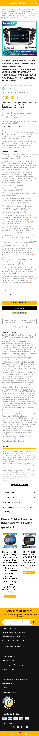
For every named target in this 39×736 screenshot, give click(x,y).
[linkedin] (22, 727)
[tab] (19, 446)
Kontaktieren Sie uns (9, 656)
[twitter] (14, 727)
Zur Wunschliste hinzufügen (10, 321)
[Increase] (16, 295)
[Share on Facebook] (13, 327)
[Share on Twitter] (16, 327)
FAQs (4, 688)
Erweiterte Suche (8, 660)
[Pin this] (23, 327)
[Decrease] (4, 295)
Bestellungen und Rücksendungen (13, 665)
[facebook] (9, 727)
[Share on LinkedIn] (19, 327)
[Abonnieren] (33, 622)
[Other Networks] (26, 327)
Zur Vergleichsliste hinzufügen (28, 321)
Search (32, 3)
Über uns (6, 652)
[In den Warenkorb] (6, 596)
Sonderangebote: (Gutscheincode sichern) (17, 509)
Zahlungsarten (7, 683)
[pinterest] (18, 727)
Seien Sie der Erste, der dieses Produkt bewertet (17, 85)
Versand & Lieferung (9, 675)
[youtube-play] (27, 727)
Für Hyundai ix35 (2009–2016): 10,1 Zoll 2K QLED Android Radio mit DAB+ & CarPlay (29, 558)
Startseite (4, 9)
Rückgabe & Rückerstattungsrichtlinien (15, 679)
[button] (16, 58)
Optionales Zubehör (12, 502)
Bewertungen (8, 492)
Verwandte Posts (11, 497)
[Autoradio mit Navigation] (18, 3)
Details (6, 446)
